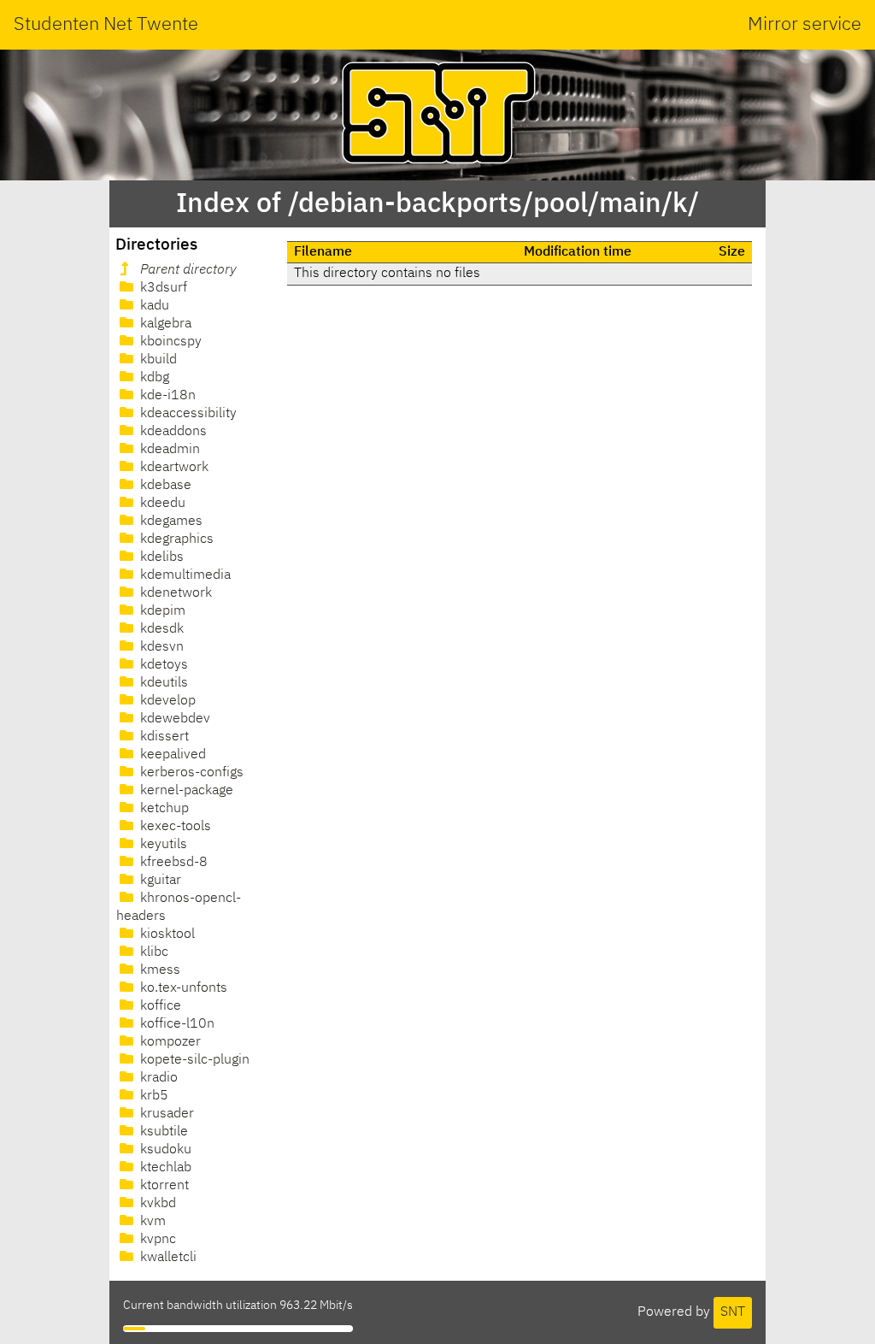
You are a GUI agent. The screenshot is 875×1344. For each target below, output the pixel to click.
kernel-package (185, 791)
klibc (152, 952)
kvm (151, 1222)
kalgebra (164, 324)
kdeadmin (168, 450)
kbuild (157, 360)
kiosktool (166, 934)
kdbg (153, 378)
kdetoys (162, 665)
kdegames (170, 521)
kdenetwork (174, 593)
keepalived (171, 755)
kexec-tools (174, 827)
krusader (165, 1114)
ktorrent (163, 1186)
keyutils (162, 845)
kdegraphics (175, 539)
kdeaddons (172, 432)
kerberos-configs (190, 773)
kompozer (169, 1042)
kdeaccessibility (187, 414)
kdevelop (166, 701)
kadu (153, 306)
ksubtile (162, 1132)
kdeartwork (172, 468)
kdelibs (160, 557)
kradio (157, 1078)
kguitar (159, 880)
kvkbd (156, 1204)
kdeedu (161, 503)
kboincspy (169, 342)
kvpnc (156, 1240)
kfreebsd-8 (172, 862)
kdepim (161, 611)
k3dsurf (162, 288)
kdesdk (160, 629)
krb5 (152, 1096)
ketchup (163, 809)
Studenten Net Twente (106, 24)
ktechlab (164, 1168)
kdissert (163, 737)
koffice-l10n (175, 1024)
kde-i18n (166, 396)
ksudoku (164, 1150)
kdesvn (160, 647)
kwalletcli (167, 1257)
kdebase (164, 485)
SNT (732, 1312)
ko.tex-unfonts (182, 988)
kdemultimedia (184, 575)
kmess (158, 970)
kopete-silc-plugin (193, 1060)
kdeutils (162, 683)
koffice (159, 1006)
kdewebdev (173, 719)
